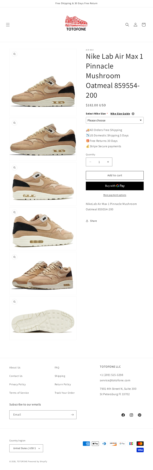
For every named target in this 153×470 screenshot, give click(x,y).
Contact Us (16, 376)
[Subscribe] (72, 414)
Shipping (60, 376)
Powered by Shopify (37, 461)
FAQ (57, 367)
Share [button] (93, 220)
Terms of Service (19, 392)
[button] (8, 25)
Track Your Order (65, 392)
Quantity (90, 154)
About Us (15, 367)
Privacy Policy (17, 384)
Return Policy (63, 384)
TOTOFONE (22, 461)
